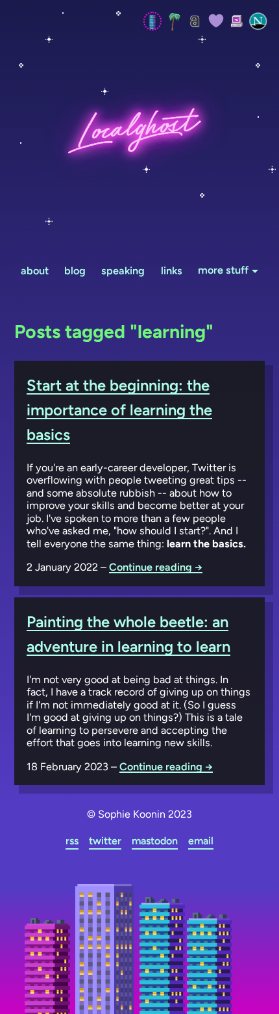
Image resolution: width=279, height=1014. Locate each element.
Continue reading (155, 567)
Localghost (139, 130)
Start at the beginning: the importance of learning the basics (119, 410)
